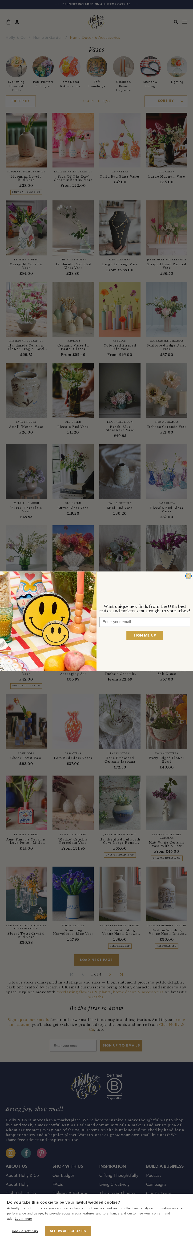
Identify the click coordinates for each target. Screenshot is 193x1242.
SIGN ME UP (144, 635)
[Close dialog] (188, 576)
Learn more (23, 1218)
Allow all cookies (68, 1231)
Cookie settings (25, 1231)
